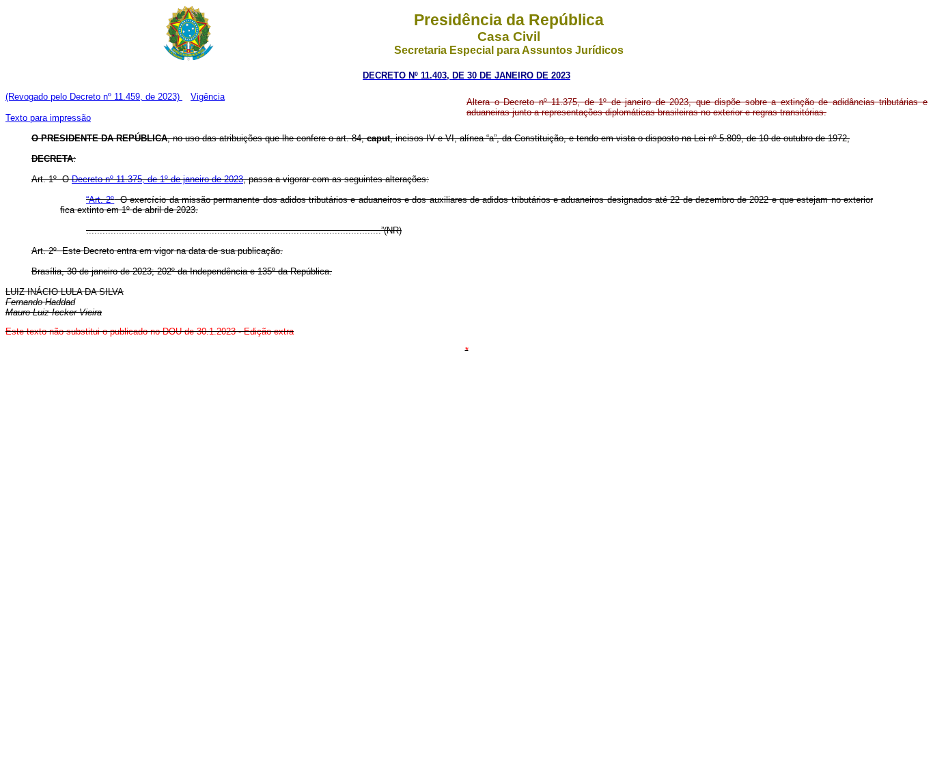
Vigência (208, 96)
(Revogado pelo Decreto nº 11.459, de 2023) (93, 96)
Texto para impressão (48, 118)
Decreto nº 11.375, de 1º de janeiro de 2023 (157, 179)
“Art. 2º (100, 200)
